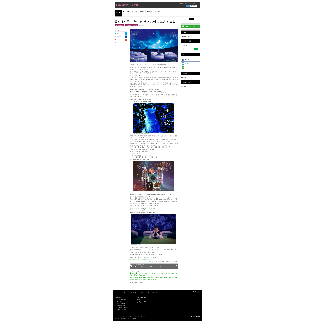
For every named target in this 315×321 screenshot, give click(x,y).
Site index (195, 292)
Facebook (119, 36)
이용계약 (139, 299)
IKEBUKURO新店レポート (123, 299)
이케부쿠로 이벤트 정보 (131, 25)
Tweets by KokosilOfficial (187, 36)
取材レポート (120, 301)
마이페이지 (149, 11)
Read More (183, 77)
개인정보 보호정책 (141, 301)
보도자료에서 (174, 261)
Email (118, 42)
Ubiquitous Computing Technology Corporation (130, 316)
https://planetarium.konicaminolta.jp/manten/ (141, 259)
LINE (185, 67)
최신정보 (134, 11)
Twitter (118, 33)
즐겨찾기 (157, 11)
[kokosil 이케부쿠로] (138, 5)
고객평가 (142, 11)
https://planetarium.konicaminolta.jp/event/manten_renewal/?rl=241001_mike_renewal (152, 93)
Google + (118, 39)
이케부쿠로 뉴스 (119, 25)
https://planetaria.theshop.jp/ (137, 210)
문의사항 (139, 303)
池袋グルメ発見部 (121, 303)
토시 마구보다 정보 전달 (123, 309)
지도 (128, 11)
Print (117, 46)
